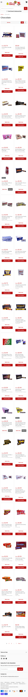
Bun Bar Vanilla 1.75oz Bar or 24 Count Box (7, 490)
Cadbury (3, 48)
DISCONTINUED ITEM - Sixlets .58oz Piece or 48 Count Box (20, 424)
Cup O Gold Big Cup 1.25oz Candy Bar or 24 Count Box (20, 456)
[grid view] (22, 22)
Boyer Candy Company (19, 83)
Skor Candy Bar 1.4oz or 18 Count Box (20, 183)
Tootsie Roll (17, 323)
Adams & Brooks (5, 151)
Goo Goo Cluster (18, 493)
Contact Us (15, 683)
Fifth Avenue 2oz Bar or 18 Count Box (7, 455)
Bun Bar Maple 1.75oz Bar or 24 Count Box (20, 150)
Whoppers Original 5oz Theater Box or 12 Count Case (7, 218)
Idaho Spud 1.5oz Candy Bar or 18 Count (20, 217)
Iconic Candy (17, 118)
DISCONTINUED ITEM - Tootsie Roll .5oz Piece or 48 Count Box (7, 424)
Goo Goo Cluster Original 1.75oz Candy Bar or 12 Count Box (20, 491)
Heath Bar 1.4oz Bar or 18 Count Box (20, 390)
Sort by (8, 22)
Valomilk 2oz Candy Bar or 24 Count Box (20, 285)
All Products (7, 682)
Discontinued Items (5, 685)
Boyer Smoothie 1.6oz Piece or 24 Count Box (7, 525)
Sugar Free (3, 683)
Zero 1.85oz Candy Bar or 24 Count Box (7, 252)
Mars (3, 627)
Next (19, 643)
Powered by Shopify (5, 688)
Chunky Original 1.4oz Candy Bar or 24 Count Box (7, 82)
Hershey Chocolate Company (7, 118)
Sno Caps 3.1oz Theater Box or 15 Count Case (20, 252)
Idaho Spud (17, 218)
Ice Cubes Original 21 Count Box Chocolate (20, 48)
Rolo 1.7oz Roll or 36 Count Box (6, 390)
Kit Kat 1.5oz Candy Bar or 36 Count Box (7, 559)
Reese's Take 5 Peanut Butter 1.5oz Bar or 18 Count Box (7, 593)
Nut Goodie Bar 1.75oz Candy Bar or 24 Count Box (7, 356)
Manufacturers (22, 683)
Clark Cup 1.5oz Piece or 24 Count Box (20, 559)
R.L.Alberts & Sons (18, 49)
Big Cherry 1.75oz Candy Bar (6, 150)
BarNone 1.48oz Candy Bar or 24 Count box (20, 116)
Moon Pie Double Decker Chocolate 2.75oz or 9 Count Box (20, 356)
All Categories (9, 683)
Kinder (16, 630)
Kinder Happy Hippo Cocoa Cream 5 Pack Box (20, 628)
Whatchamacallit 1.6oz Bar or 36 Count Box (7, 116)
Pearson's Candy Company (20, 151)
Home (2, 14)
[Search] (25, 8)
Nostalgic (13, 682)
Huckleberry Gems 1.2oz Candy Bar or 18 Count (20, 593)
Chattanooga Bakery (19, 358)
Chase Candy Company (6, 185)
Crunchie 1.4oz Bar (6, 319)
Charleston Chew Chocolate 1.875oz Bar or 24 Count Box (20, 321)
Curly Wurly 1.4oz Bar (6, 47)
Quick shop (7, 52)
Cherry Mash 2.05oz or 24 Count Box (7, 183)
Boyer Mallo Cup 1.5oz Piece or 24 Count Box (20, 81)
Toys (23, 682)
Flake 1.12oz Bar (5, 284)
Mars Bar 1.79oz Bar (6, 626)
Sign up (20, 669)
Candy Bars (18, 682)
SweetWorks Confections (20, 426)
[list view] (25, 22)
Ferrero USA (4, 84)
